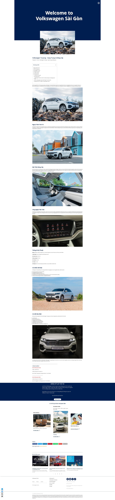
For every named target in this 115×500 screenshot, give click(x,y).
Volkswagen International (53, 479)
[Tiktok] (75, 479)
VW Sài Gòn (64, 316)
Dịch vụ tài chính (51, 483)
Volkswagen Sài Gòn (35, 478)
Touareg (40, 169)
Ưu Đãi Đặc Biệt (36, 74)
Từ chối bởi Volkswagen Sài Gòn (37, 493)
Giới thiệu (50, 484)
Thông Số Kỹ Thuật (37, 71)
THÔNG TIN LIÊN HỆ (38, 75)
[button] (34, 444)
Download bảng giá (52, 481)
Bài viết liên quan (37, 76)
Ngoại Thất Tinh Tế (37, 67)
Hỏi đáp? (50, 486)
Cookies (42, 481)
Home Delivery (36, 412)
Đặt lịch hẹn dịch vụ (75, 425)
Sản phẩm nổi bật (56, 406)
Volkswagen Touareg (49, 85)
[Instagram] (72, 479)
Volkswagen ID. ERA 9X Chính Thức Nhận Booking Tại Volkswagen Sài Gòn (45, 78)
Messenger (2, 492)
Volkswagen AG (51, 478)
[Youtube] (70, 479)
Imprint (33, 481)
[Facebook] (67, 479)
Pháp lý (37, 481)
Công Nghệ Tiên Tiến (37, 70)
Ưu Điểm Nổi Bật (36, 72)
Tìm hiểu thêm (36, 430)
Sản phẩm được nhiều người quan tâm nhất (60, 409)
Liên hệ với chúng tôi (74, 429)
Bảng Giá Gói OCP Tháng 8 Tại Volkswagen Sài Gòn (42, 81)
